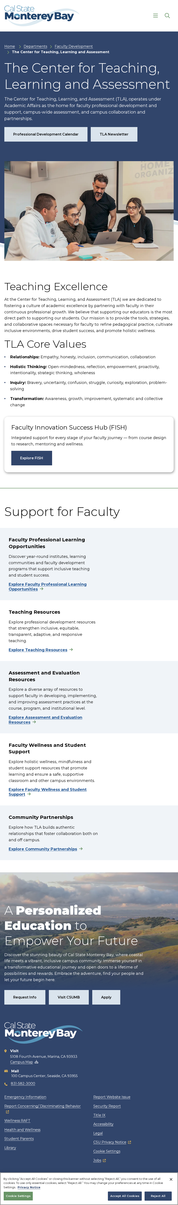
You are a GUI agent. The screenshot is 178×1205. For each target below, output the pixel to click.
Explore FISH (31, 458)
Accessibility (103, 1124)
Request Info (24, 997)
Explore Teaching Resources (38, 650)
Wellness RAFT (17, 1121)
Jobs (97, 1160)
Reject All (158, 1196)
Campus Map (21, 1062)
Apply (106, 997)
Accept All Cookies (124, 1196)
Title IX (99, 1115)
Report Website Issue (111, 1097)
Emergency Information (25, 1097)
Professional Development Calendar (46, 134)
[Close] (171, 1179)
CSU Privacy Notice (109, 1142)
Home (9, 46)
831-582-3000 (23, 1083)
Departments (35, 46)
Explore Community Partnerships (43, 849)
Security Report (107, 1106)
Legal (98, 1133)
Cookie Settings (106, 1151)
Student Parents (19, 1139)
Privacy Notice (29, 1187)
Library (10, 1148)
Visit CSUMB (69, 997)
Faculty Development (74, 46)
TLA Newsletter (114, 134)
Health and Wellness (22, 1130)
